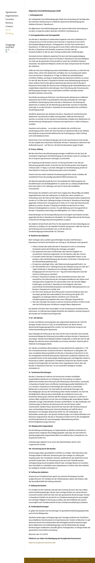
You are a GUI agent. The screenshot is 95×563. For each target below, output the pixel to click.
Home (50, 560)
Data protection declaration (72, 560)
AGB (88, 560)
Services (9, 22)
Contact (9, 26)
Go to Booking (9, 31)
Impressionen (12, 15)
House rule (83, 560)
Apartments (11, 12)
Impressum (61, 560)
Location (10, 19)
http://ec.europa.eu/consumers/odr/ (42, 543)
